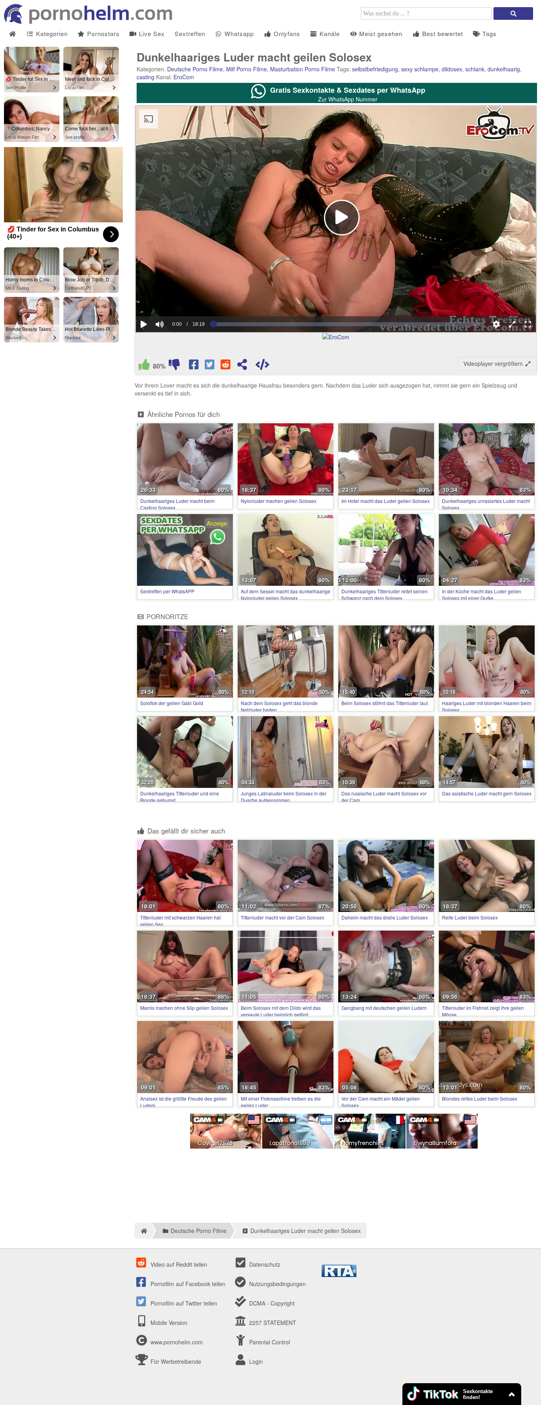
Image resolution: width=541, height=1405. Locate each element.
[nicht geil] (174, 366)
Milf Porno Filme (246, 69)
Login (255, 1361)
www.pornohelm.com (176, 1342)
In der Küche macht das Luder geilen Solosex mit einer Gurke (481, 594)
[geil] (144, 366)
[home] (143, 1231)
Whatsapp (238, 33)
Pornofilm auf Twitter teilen (183, 1303)
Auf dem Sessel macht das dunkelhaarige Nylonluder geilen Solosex (285, 594)
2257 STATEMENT (272, 1323)
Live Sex (151, 33)
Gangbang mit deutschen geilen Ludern (384, 1007)
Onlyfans (286, 33)
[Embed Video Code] (262, 366)
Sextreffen (190, 33)
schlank (474, 69)
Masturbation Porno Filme (302, 69)
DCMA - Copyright (271, 1303)
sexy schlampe (419, 69)
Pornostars (102, 33)
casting (145, 77)
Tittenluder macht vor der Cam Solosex (282, 917)
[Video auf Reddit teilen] (226, 366)
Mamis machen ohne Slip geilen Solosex (184, 1007)
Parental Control (269, 1342)
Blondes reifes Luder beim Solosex (479, 1098)
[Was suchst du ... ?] (513, 13)
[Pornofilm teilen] (242, 366)
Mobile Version (168, 1323)
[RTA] (339, 1275)
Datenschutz (264, 1264)
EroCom (183, 77)
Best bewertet (441, 33)
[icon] (12, 33)
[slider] (173, 300)
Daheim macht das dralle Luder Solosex (384, 917)
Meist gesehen (379, 33)
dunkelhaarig (504, 69)
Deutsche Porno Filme (195, 69)
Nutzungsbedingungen (277, 1284)
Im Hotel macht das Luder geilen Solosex (385, 500)
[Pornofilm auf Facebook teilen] (194, 366)
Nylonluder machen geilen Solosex (278, 500)
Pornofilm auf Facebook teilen (187, 1284)
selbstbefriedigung (375, 69)
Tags (488, 33)
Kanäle (329, 33)
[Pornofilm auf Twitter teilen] (210, 366)
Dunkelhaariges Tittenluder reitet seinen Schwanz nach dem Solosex (384, 594)
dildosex (452, 69)
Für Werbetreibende (175, 1361)
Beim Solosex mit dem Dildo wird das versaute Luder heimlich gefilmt (281, 1011)
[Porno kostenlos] (91, 21)
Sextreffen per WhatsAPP (167, 591)
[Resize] (512, 324)
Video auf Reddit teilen (178, 1264)
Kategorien (51, 33)
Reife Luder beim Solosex (470, 917)
